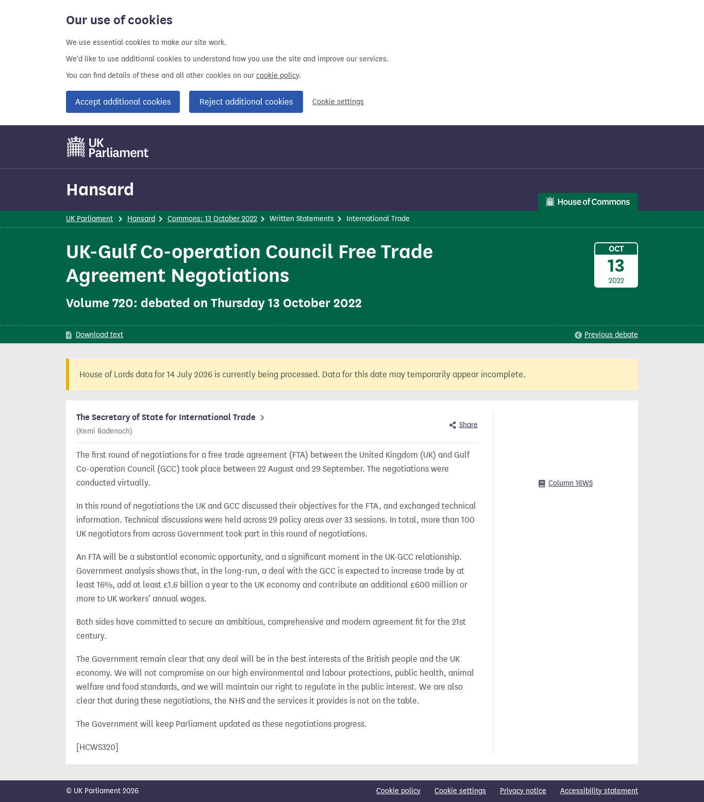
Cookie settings (338, 101)
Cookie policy (398, 791)
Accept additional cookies (123, 102)
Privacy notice (523, 791)
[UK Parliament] (108, 147)
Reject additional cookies (246, 102)
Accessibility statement (599, 791)
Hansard (100, 189)
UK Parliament (89, 218)
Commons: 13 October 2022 (212, 218)
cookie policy (277, 75)
